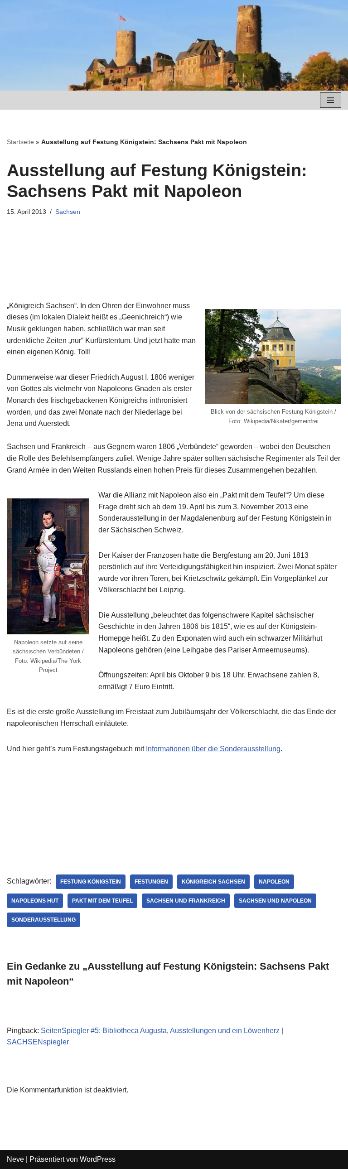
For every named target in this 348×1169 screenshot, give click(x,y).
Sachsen (67, 211)
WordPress (98, 1159)
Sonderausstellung (43, 920)
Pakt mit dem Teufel (102, 901)
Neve (15, 1159)
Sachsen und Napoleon (275, 901)
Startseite (20, 141)
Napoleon (274, 882)
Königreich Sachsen (213, 882)
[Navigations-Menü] (330, 100)
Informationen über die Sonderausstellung (213, 749)
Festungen (151, 882)
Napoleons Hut (34, 901)
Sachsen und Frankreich (185, 901)
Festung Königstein (90, 882)
